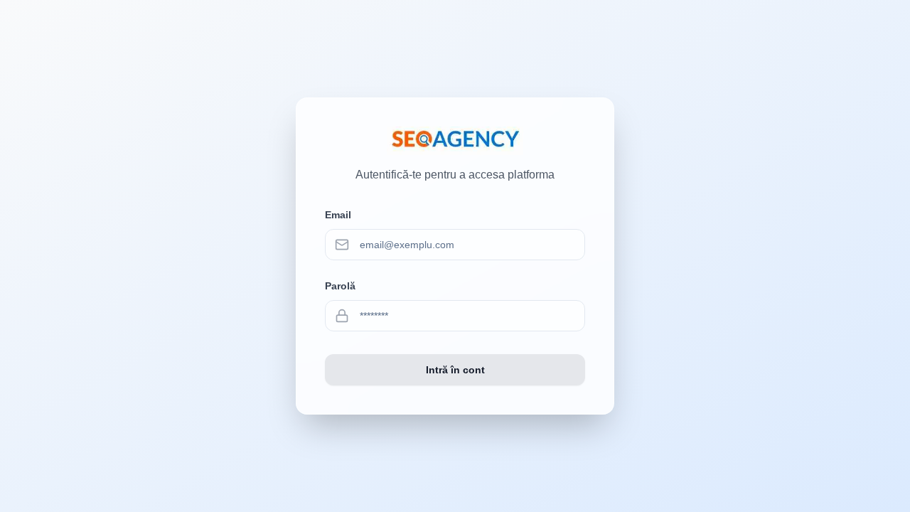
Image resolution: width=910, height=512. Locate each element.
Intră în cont (455, 369)
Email (338, 214)
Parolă (340, 286)
